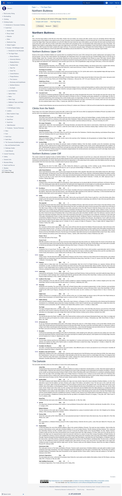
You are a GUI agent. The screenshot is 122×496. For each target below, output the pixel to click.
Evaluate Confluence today (103, 486)
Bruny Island (10, 33)
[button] (107, 3)
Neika (10, 96)
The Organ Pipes (13, 53)
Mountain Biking (8, 162)
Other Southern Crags (13, 113)
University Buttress (15, 59)
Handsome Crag (11, 42)
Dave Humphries (42, 13)
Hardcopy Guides (10, 148)
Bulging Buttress (14, 62)
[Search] (84, 3)
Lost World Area (12, 91)
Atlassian (75, 494)
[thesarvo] (4, 8)
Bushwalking (7, 16)
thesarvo (9, 8)
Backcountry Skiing (9, 13)
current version (72, 19)
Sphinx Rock (11, 93)
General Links (7, 159)
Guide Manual (9, 151)
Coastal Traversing (9, 154)
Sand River (10, 119)
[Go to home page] (4, 3)
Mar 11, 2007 (67, 13)
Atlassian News (90, 489)
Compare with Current (42, 21)
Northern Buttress (15, 85)
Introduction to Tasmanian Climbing (15, 25)
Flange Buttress (14, 76)
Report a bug (80, 489)
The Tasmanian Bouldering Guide (14, 142)
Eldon (8, 39)
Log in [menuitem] (111, 3)
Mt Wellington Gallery (14, 108)
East (6, 133)
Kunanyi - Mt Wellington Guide (15, 48)
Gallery (6, 156)
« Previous (40, 26)
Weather (6, 168)
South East (8, 28)
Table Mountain (11, 125)
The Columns (13, 79)
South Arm (10, 122)
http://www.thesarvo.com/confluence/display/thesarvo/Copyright (84, 482)
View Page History (55, 21)
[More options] (116, 7)
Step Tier (12, 68)
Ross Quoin (10, 116)
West (6, 131)
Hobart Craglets (11, 45)
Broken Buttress (14, 56)
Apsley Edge (10, 30)
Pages (34, 7)
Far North (12, 88)
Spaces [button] (9, 3)
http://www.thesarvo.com (56, 480)
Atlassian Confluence (66, 489)
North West (8, 139)
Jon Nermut (59, 13)
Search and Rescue (9, 165)
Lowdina (9, 111)
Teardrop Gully (14, 65)
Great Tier (12, 70)
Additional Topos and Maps (15, 102)
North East (8, 136)
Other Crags (11, 99)
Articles (10, 105)
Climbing (6, 19)
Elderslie (9, 36)
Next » (55, 26)
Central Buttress (14, 73)
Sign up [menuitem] (117, 3)
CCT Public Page (6, 170)
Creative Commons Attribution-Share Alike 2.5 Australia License (91, 480)
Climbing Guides (8, 22)
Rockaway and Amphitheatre (18, 82)
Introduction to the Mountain (16, 50)
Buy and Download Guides (12, 145)
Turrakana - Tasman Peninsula (15, 128)
